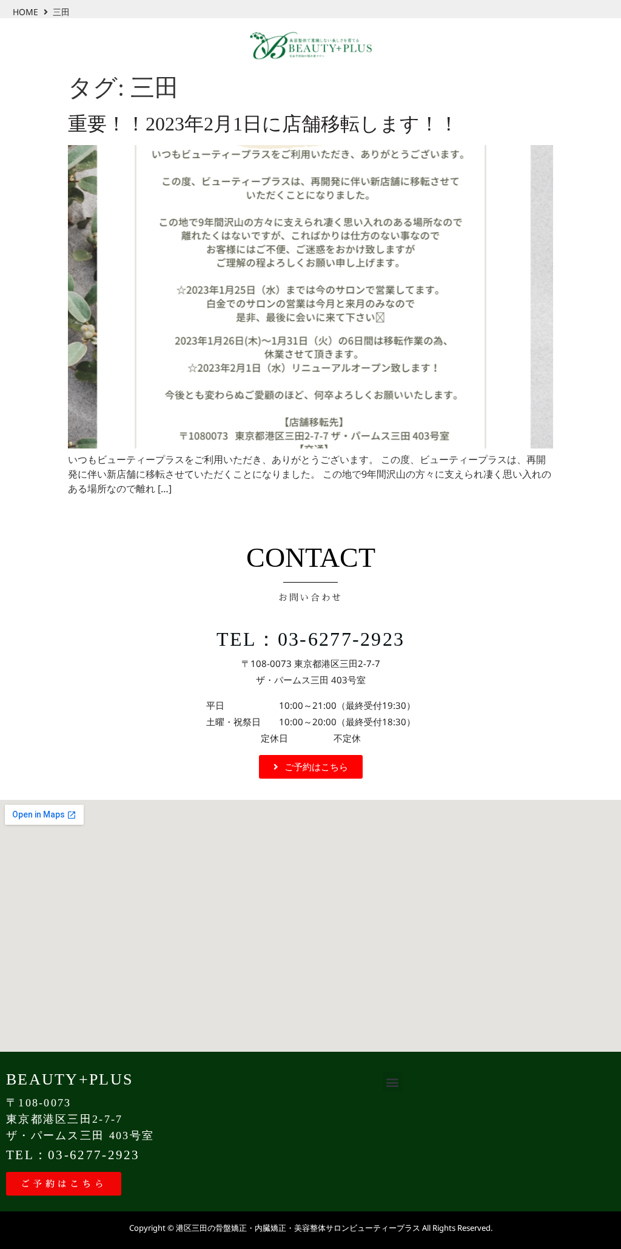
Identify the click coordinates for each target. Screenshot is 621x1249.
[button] (393, 1082)
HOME (25, 12)
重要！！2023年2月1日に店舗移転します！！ (263, 124)
